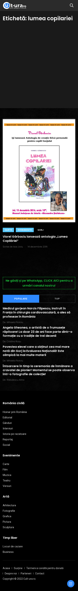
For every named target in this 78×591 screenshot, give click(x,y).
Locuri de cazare (13, 546)
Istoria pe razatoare (14, 434)
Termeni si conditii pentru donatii (44, 568)
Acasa (6, 568)
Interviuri (8, 428)
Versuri (7, 486)
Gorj (41, 230)
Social (6, 445)
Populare (20, 299)
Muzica (7, 475)
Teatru (6, 480)
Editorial (7, 417)
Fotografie (9, 510)
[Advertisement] (39, 63)
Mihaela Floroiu (15, 322)
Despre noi (11, 573)
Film (5, 469)
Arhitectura (9, 505)
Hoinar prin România (15, 412)
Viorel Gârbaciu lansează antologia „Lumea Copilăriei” (35, 239)
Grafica (7, 516)
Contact (39, 573)
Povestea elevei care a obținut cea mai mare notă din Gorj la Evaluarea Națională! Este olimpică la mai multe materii (36, 351)
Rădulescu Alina (15, 379)
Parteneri (26, 573)
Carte (8, 230)
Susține (18, 568)
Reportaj (8, 439)
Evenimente (25, 230)
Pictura (7, 521)
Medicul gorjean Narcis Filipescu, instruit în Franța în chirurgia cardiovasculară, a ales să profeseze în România (36, 312)
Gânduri (7, 423)
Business (8, 552)
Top (57, 299)
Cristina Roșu (14, 341)
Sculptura (8, 527)
